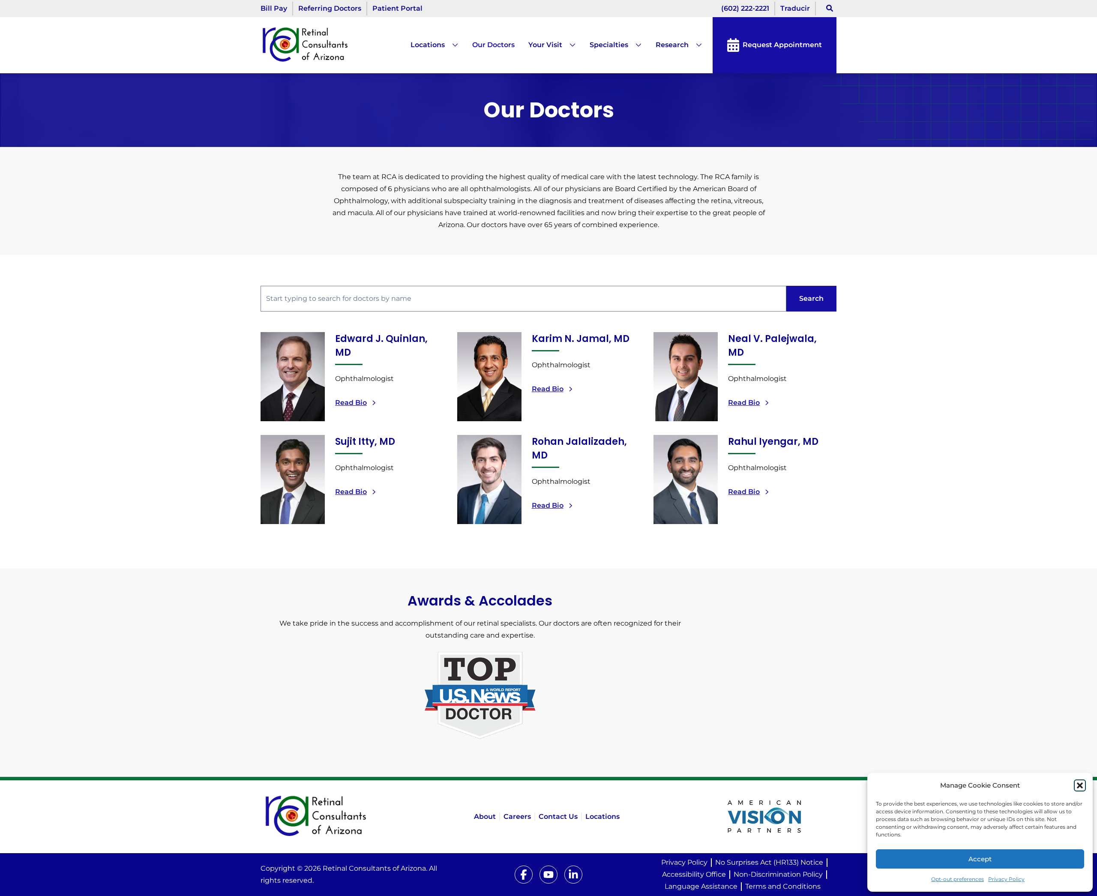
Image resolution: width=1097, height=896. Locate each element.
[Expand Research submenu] (695, 45)
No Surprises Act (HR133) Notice (769, 862)
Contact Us (558, 816)
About (485, 816)
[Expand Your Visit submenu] (569, 45)
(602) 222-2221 (745, 8)
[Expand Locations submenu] (452, 45)
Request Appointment (782, 45)
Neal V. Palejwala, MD (772, 345)
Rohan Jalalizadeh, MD (579, 448)
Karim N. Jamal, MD (580, 338)
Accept (980, 859)
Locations (428, 45)
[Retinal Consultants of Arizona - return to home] (332, 817)
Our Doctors (493, 45)
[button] (1080, 785)
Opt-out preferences (957, 879)
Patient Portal (397, 8)
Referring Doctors (329, 8)
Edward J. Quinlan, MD (381, 345)
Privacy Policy (1006, 879)
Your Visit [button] (545, 45)
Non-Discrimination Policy (778, 874)
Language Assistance (701, 886)
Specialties (609, 45)
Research (672, 45)
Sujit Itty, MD (365, 441)
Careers (517, 816)
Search (811, 298)
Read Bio (351, 403)
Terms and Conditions (783, 886)
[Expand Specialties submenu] (635, 45)
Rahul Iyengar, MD (773, 441)
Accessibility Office (694, 874)
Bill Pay (274, 8)
